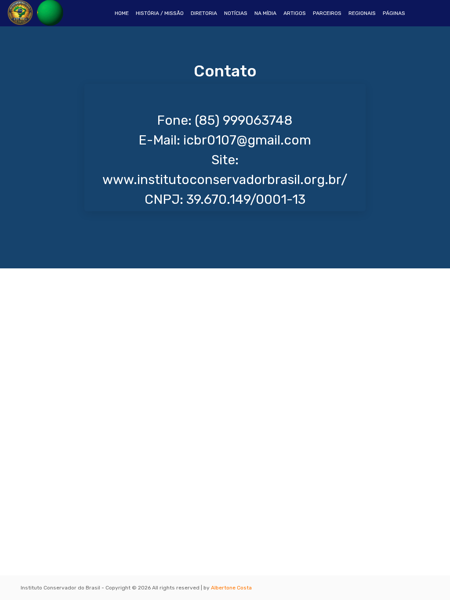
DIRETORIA (204, 13)
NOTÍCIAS (235, 13)
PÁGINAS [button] (394, 13)
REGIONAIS (362, 13)
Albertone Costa (231, 588)
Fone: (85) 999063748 (225, 120)
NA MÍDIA (265, 13)
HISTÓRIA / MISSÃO (160, 13)
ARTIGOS (294, 13)
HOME (123, 13)
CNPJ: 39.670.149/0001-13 (225, 199)
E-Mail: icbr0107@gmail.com (224, 140)
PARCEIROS (327, 13)
